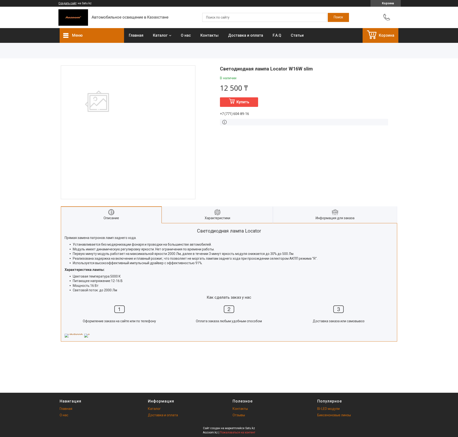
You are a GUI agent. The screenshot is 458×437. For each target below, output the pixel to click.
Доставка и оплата (245, 35)
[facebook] (74, 334)
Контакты (209, 35)
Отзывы (239, 415)
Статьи (297, 35)
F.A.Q (277, 35)
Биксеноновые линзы (334, 415)
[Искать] (338, 17)
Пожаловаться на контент (237, 432)
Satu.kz (250, 428)
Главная (136, 35)
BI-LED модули (328, 409)
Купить (242, 102)
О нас (186, 35)
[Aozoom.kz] (73, 17)
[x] (87, 334)
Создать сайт (67, 3)
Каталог (160, 35)
